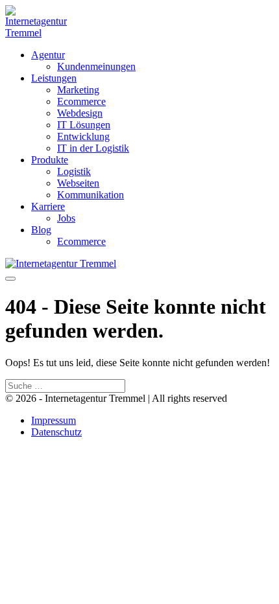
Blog (41, 229)
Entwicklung (83, 136)
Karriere (48, 206)
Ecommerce (81, 101)
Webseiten (78, 183)
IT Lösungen (83, 124)
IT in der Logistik (93, 148)
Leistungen (54, 78)
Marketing (78, 89)
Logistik (74, 171)
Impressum (53, 420)
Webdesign (80, 113)
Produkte (49, 159)
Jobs (66, 218)
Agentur (48, 54)
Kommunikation (90, 194)
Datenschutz (56, 431)
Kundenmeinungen (96, 66)
